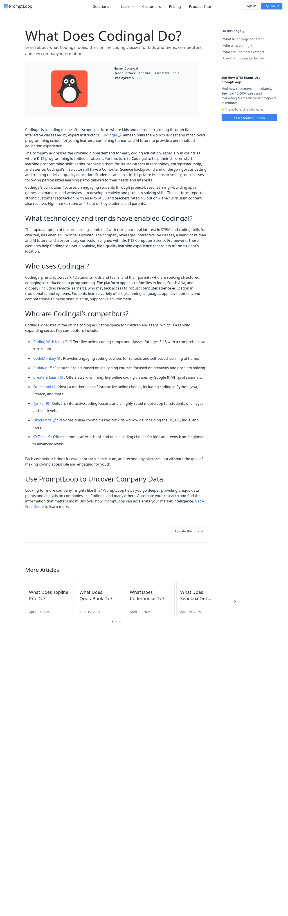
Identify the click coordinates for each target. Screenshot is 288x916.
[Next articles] (234, 601)
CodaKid (40, 367)
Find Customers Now (249, 117)
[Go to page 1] (112, 621)
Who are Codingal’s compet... (245, 52)
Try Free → (272, 6)
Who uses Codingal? (238, 45)
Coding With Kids (47, 341)
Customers (151, 6)
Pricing (175, 6)
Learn (125, 6)
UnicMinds (42, 420)
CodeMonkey (44, 358)
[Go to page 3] (120, 621)
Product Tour (200, 6)
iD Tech (39, 436)
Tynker (39, 403)
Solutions (101, 6)
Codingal (109, 135)
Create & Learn (46, 377)
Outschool (42, 386)
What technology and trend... (245, 39)
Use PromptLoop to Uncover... (245, 58)
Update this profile (189, 531)
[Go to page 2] (116, 621)
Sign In (250, 6)
